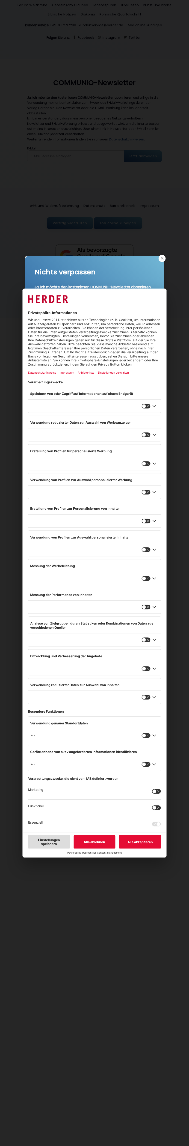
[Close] (161, 258)
